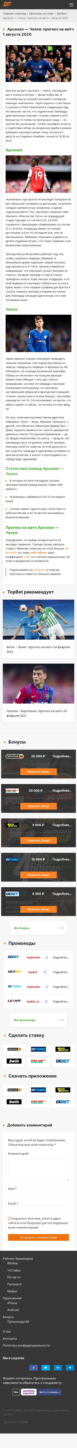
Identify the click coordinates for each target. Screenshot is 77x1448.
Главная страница (14, 13)
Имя (12, 1189)
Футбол (61, 13)
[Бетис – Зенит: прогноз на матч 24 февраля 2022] (38, 638)
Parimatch (14, 1284)
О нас (7, 1331)
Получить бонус (38, 771)
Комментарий (18, 1154)
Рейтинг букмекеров (18, 1259)
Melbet (12, 1291)
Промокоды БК (18, 1322)
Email (13, 1204)
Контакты (10, 1338)
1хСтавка (13, 1270)
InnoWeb (22, 1422)
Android (13, 1310)
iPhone (12, 1303)
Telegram (39, 570)
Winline (12, 1263)
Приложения (12, 1298)
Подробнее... (62, 756)
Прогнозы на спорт (41, 13)
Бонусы (8, 1317)
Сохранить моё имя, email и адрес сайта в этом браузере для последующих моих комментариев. (38, 1222)
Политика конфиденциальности (26, 1345)
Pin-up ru (13, 1277)
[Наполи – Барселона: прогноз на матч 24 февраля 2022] (38, 702)
